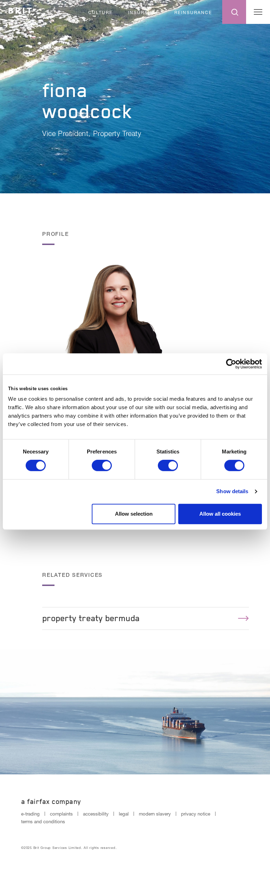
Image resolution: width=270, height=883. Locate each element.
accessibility (96, 814)
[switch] (102, 465)
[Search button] (234, 12)
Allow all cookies (220, 514)
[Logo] (20, 11)
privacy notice (195, 814)
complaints (61, 814)
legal (124, 814)
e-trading (30, 814)
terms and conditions (43, 821)
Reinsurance (193, 12)
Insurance (143, 12)
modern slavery (155, 814)
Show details (232, 491)
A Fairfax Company (51, 801)
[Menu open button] (258, 12)
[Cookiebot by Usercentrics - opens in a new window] (231, 364)
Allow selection (134, 514)
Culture (100, 12)
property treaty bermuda (91, 618)
